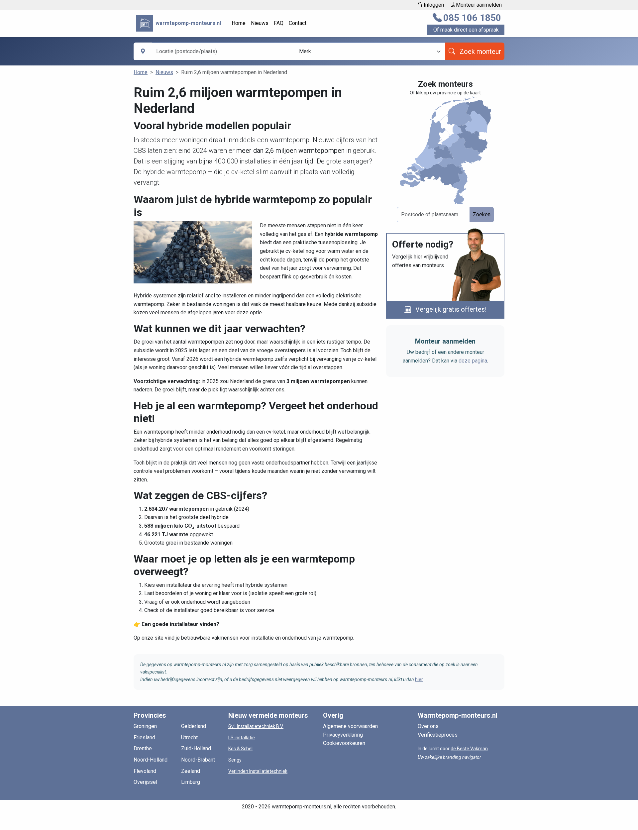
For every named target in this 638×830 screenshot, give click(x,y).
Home (239, 23)
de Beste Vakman (469, 748)
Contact (297, 23)
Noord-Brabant (198, 760)
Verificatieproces (438, 735)
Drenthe (143, 748)
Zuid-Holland (196, 748)
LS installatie (241, 737)
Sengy (235, 760)
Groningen (145, 726)
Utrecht (189, 737)
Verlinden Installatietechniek (257, 771)
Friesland (144, 737)
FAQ (278, 23)
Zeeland (190, 771)
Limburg (190, 782)
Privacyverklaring (343, 735)
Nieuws (259, 23)
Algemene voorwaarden (350, 726)
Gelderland (193, 726)
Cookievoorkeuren (344, 743)
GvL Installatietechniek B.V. (255, 726)
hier (419, 679)
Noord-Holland (150, 760)
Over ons (428, 726)
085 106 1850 (472, 17)
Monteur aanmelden (478, 5)
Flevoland (145, 771)
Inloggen (433, 5)
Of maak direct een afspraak (466, 30)
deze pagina (473, 361)
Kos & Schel (240, 748)
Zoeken (481, 214)
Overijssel (145, 782)
